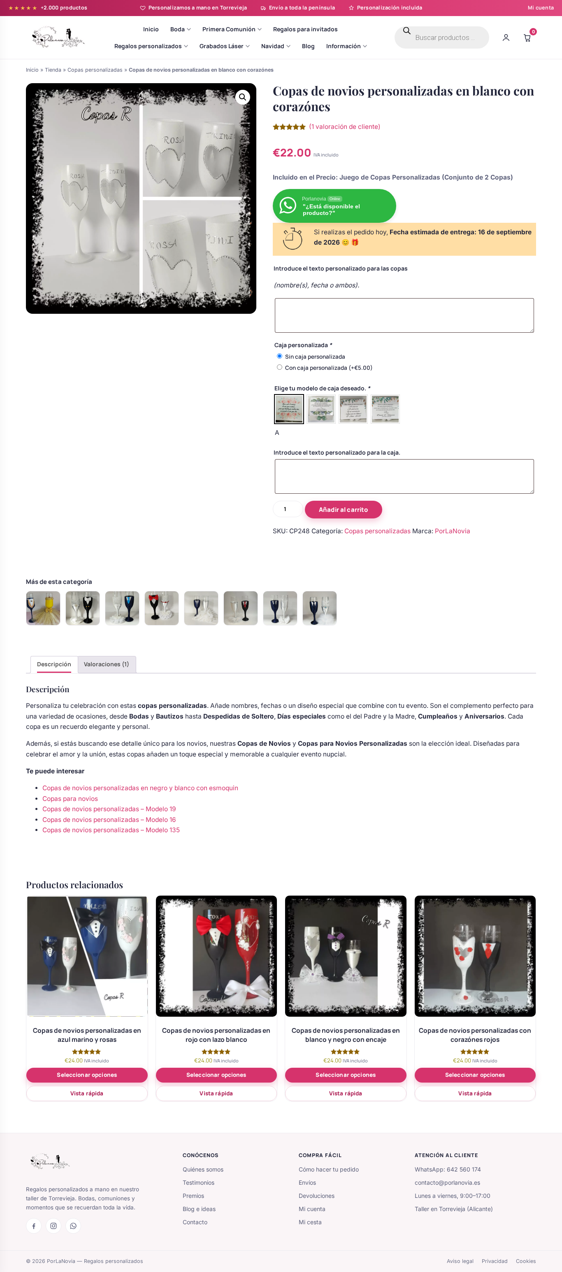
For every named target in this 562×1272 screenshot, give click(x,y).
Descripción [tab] (54, 664)
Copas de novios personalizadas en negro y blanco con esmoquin (140, 788)
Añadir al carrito (343, 509)
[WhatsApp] (73, 1226)
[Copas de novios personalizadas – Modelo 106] (280, 608)
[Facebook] (34, 1226)
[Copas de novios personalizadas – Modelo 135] (161, 608)
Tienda (53, 70)
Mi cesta (310, 1221)
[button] (242, 97)
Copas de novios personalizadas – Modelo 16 (109, 820)
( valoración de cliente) (345, 127)
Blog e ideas (199, 1208)
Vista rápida (87, 1093)
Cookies (526, 1261)
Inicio (32, 70)
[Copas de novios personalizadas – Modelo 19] (82, 608)
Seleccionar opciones (87, 1074)
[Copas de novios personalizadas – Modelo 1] (201, 608)
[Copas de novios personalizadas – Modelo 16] (122, 608)
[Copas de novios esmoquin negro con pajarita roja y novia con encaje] (240, 608)
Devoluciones (316, 1195)
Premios (193, 1195)
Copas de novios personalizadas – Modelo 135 (111, 830)
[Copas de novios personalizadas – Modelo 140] (319, 608)
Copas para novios (70, 799)
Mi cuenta (541, 7)
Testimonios (198, 1182)
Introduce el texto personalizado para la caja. (337, 452)
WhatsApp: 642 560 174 (448, 1169)
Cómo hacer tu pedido (329, 1169)
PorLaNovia (452, 531)
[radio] (289, 409)
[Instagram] (53, 1226)
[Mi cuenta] (506, 37)
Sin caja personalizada (315, 356)
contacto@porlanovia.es (447, 1182)
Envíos (307, 1182)
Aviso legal (460, 1261)
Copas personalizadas (95, 70)
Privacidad (495, 1261)
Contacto (195, 1221)
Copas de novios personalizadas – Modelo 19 (109, 809)
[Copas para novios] (43, 608)
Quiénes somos (203, 1169)
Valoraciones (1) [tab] (106, 664)
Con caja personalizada (329, 367)
